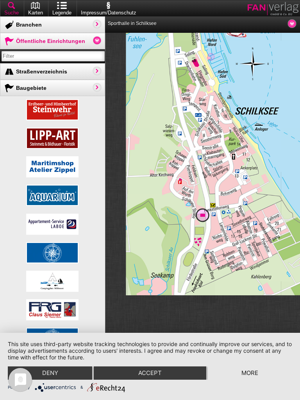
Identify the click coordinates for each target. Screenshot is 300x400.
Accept (150, 373)
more (249, 373)
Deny (50, 373)
